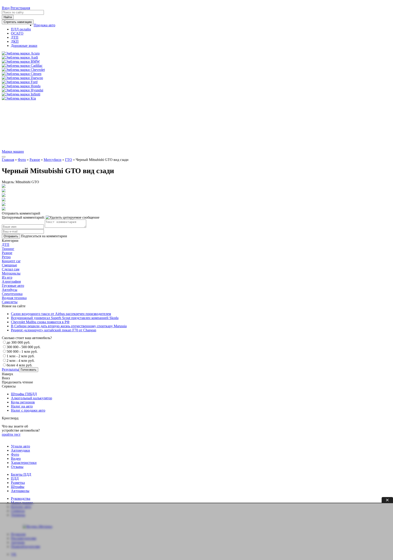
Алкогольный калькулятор (31, 398)
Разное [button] (7, 253)
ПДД (15, 478)
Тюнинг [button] (8, 249)
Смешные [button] (9, 265)
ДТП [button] (5, 245)
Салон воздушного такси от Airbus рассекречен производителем (61, 314)
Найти (8, 17)
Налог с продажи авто (28, 410)
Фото (22, 160)
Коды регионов (23, 402)
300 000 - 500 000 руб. (23, 347)
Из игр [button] (7, 277)
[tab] (196, 245)
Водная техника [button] (14, 298)
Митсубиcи (52, 160)
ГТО (68, 160)
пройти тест (11, 434)
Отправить (11, 236)
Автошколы (20, 491)
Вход (6, 8)
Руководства (20, 498)
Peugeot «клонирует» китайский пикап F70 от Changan (53, 330)
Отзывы (17, 467)
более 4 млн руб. (19, 365)
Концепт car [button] (11, 261)
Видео (16, 458)
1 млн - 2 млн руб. (21, 356)
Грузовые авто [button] (13, 286)
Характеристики (24, 463)
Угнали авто (20, 446)
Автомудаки (20, 450)
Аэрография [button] (11, 281)
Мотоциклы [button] (11, 273)
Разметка (18, 483)
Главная (8, 160)
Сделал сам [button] (10, 269)
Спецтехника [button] (12, 294)
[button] (44, 25)
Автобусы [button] (9, 290)
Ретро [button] (6, 257)
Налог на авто (22, 406)
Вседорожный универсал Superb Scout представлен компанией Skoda (64, 318)
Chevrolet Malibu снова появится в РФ (40, 322)
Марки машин (13, 151)
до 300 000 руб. (18, 342)
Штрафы (17, 487)
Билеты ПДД (21, 474)
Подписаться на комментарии (44, 236)
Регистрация (20, 8)
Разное (35, 160)
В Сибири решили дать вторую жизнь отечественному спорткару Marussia (69, 326)
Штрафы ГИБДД (24, 394)
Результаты (10, 369)
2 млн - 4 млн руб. (21, 360)
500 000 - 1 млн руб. (22, 351)
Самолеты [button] (10, 302)
